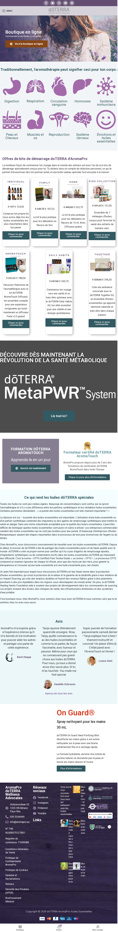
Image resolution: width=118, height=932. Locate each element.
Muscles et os (35, 136)
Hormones (83, 101)
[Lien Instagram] (59, 3)
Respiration (35, 101)
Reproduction (59, 134)
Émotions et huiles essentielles (106, 138)
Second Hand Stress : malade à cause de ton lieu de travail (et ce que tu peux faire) (72, 839)
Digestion (11, 101)
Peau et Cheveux (11, 136)
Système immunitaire (106, 103)
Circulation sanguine (59, 103)
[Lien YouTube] (65, 3)
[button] (45, 825)
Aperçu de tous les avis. (59, 693)
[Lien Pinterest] (71, 3)
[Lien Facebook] (46, 3)
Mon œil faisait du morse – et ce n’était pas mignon (84, 799)
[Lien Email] (52, 3)
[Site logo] (59, 10)
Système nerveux (82, 136)
